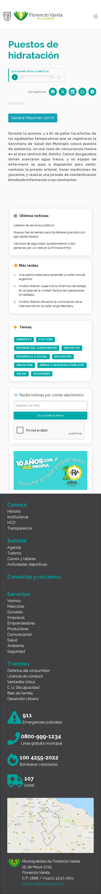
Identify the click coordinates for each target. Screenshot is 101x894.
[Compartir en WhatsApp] (82, 92)
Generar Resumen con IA (32, 118)
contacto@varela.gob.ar (43, 884)
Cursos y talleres (21, 559)
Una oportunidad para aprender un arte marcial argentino (52, 277)
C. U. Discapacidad (23, 687)
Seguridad (41, 373)
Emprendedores (21, 623)
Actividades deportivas (27, 564)
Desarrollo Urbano (23, 699)
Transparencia (19, 528)
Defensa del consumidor (28, 670)
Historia (13, 511)
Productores (18, 629)
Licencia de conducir (25, 676)
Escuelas (15, 612)
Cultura (46, 339)
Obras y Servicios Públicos (62, 365)
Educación (63, 356)
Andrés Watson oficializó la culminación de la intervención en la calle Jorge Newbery (50, 304)
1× (59, 77)
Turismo (14, 553)
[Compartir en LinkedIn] (73, 92)
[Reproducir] (15, 77)
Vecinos (14, 601)
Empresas (16, 617)
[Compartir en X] (63, 92)
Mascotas (15, 606)
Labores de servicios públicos (34, 225)
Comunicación (19, 634)
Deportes (72, 347)
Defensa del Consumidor (36, 347)
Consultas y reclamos (34, 577)
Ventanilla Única (21, 682)
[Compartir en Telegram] (92, 92)
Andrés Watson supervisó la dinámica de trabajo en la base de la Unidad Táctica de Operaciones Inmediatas (52, 290)
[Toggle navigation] (96, 16)
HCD (11, 522)
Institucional (17, 517)
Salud (21, 373)
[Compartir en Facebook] (53, 92)
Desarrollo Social (31, 356)
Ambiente (23, 339)
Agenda (14, 547)
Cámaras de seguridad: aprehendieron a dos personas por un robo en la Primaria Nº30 (44, 246)
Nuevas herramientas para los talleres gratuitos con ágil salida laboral (49, 234)
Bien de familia (20, 693)
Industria (24, 365)
